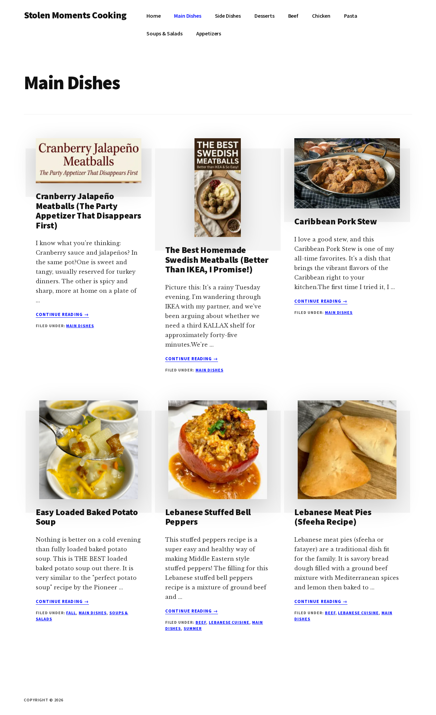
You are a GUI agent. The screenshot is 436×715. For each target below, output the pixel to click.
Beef (201, 622)
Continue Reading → (62, 315)
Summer (193, 628)
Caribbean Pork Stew (335, 221)
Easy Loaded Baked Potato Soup (87, 516)
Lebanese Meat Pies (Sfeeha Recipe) (332, 516)
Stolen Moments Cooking (75, 15)
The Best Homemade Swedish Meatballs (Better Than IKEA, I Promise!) (217, 259)
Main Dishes (80, 325)
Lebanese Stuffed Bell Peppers (208, 516)
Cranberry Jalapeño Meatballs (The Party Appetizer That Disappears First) (88, 210)
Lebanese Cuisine (229, 622)
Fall (71, 612)
